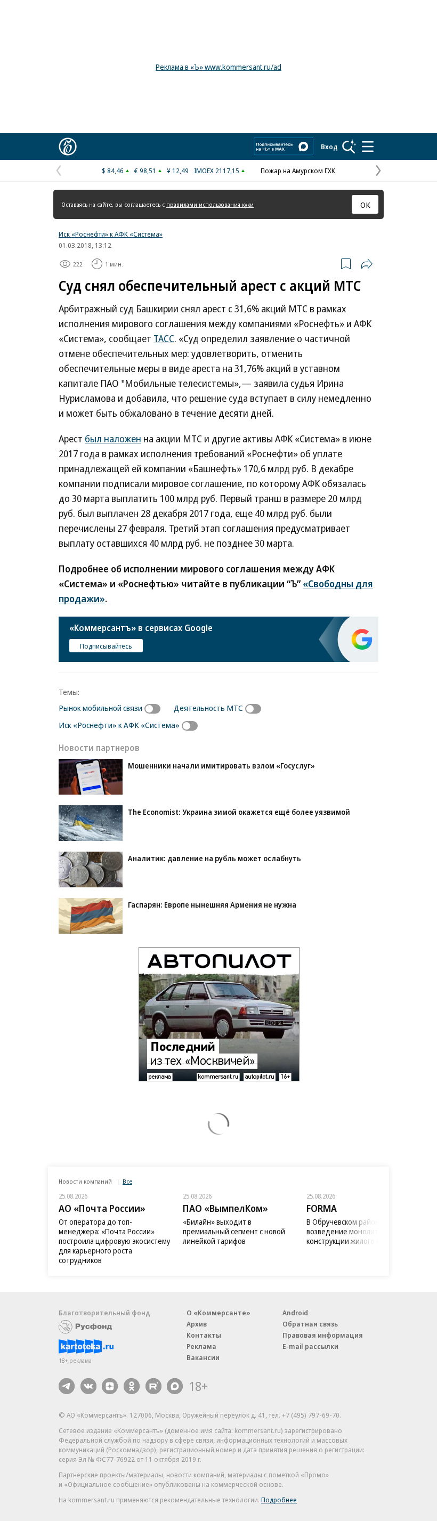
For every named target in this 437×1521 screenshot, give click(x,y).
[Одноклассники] (132, 1386)
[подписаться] (155, 709)
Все (127, 1181)
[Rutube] (153, 1386)
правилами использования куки (210, 204)
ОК (365, 204)
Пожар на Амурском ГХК (298, 170)
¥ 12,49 (178, 170)
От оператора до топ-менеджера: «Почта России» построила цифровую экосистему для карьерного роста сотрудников (114, 1241)
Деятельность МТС (208, 707)
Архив (197, 1324)
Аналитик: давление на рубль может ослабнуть (214, 858)
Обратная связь (310, 1324)
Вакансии (203, 1357)
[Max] (175, 1386)
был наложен (113, 438)
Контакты (204, 1335)
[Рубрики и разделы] (368, 147)
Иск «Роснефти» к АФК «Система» (111, 234)
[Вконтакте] (88, 1386)
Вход (329, 146)
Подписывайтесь (106, 646)
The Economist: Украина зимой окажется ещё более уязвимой (239, 812)
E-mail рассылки (310, 1346)
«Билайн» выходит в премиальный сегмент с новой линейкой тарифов (234, 1231)
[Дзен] (110, 1386)
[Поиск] (349, 147)
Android (295, 1312)
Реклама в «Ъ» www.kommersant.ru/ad (218, 67)
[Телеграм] (67, 1386)
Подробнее (279, 1499)
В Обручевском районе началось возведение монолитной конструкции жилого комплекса (361, 1231)
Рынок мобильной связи (100, 707)
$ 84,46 (113, 170)
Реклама (201, 1346)
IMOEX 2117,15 (216, 170)
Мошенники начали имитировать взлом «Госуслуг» (221, 766)
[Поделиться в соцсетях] (366, 263)
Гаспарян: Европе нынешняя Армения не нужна (212, 905)
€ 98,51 (145, 170)
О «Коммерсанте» (218, 1312)
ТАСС (163, 338)
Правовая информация (322, 1335)
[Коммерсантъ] (68, 146)
